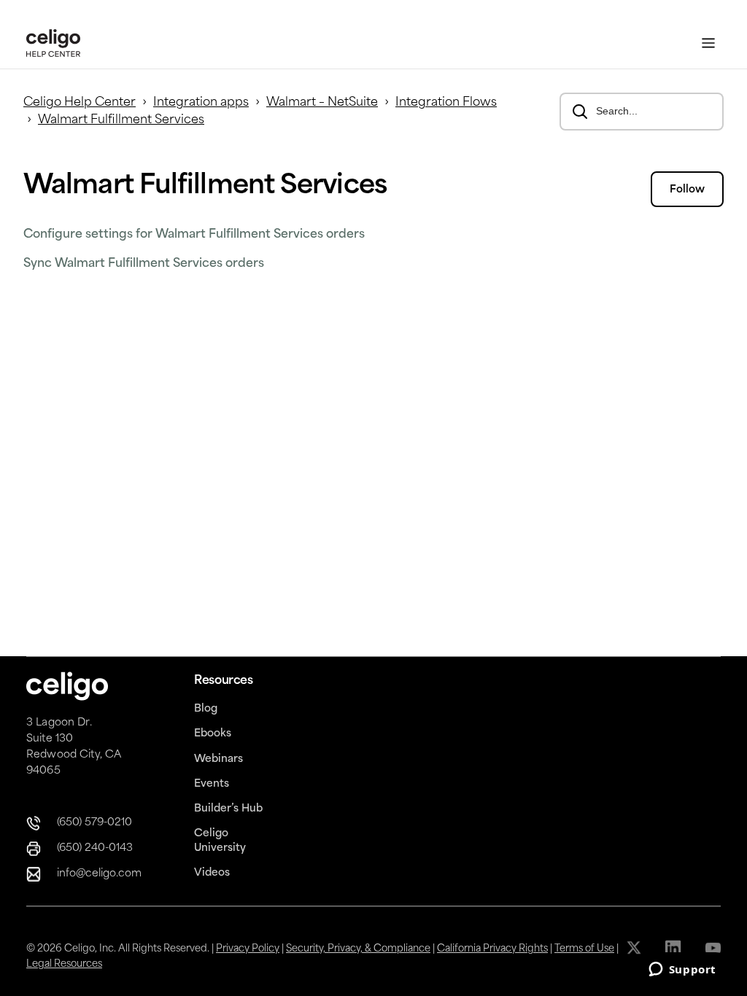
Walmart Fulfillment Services (121, 120)
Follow (687, 189)
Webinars (218, 759)
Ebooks (212, 733)
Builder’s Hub (228, 809)
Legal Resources (64, 964)
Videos (212, 873)
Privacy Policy (247, 949)
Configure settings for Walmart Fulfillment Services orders (194, 235)
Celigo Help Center (79, 103)
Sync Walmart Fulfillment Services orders (143, 264)
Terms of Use (584, 949)
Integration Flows (446, 103)
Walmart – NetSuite (322, 103)
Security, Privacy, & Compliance (358, 949)
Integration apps (201, 103)
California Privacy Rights (492, 949)
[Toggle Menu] (708, 43)
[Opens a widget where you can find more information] (682, 970)
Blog (205, 709)
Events (211, 784)
